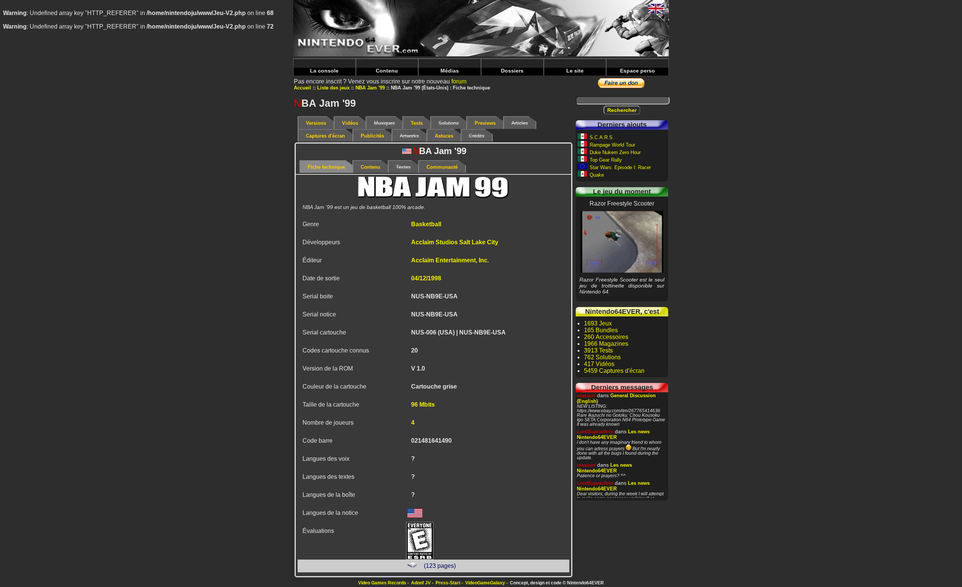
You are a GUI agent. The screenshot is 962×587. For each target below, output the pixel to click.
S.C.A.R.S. (602, 137)
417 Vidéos (599, 364)
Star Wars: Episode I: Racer (620, 167)
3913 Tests (598, 350)
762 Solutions (602, 357)
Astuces (444, 136)
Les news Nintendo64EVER (613, 434)
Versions (316, 123)
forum (458, 81)
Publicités (372, 136)
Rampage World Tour (612, 145)
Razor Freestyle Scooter (622, 242)
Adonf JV (421, 583)
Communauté (442, 167)
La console (324, 71)
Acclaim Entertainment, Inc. (450, 260)
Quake (597, 175)
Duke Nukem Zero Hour (615, 152)
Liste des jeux (333, 88)
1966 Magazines (606, 343)
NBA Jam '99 (370, 88)
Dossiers (512, 71)
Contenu (387, 71)
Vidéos (350, 123)
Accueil (302, 88)
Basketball (426, 224)
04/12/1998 (426, 278)
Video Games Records (382, 583)
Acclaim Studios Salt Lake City (454, 242)
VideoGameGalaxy (485, 583)
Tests (417, 123)
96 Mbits (423, 404)
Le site (575, 71)
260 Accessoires (606, 337)
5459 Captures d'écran (614, 371)
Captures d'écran (325, 136)
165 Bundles (601, 330)
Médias (449, 71)
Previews (485, 123)
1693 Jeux (598, 323)
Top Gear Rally (606, 160)
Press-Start (448, 583)
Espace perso (637, 71)
